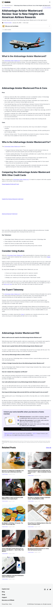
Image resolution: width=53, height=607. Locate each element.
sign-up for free (8, 284)
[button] (46, 8)
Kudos (22, 314)
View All (48, 447)
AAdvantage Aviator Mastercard (12, 60)
